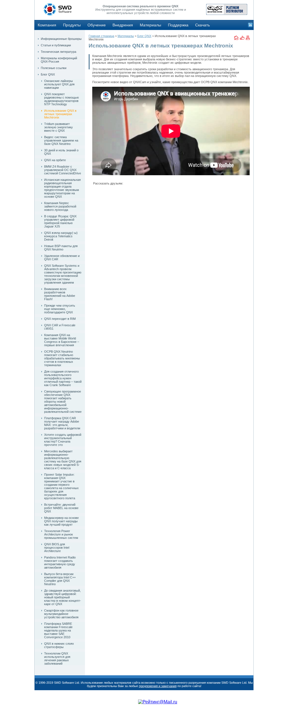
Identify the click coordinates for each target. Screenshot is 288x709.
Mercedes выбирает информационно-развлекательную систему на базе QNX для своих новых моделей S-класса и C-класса (62, 460)
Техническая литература (58, 51)
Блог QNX (48, 74)
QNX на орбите (55, 160)
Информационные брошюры (61, 38)
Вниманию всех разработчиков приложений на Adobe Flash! (59, 294)
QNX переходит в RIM (60, 318)
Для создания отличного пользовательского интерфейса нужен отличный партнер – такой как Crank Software (63, 378)
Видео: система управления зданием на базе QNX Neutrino (61, 140)
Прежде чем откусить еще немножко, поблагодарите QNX (59, 309)
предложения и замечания (158, 686)
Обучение (96, 25)
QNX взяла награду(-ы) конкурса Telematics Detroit (61, 236)
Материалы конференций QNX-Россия (59, 59)
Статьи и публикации (56, 45)
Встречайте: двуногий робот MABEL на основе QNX (61, 508)
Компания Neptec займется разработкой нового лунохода (60, 206)
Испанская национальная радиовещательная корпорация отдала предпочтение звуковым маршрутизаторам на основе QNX (62, 188)
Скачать (202, 25)
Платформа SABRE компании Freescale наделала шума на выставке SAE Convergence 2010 (58, 630)
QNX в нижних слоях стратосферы (59, 645)
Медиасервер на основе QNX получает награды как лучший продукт (61, 521)
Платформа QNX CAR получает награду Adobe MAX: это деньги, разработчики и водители (62, 423)
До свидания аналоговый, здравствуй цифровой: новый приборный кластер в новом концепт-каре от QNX (62, 597)
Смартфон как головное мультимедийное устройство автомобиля (61, 614)
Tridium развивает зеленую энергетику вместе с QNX (58, 127)
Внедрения (122, 25)
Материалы (150, 25)
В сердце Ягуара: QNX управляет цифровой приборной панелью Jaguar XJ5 (60, 221)
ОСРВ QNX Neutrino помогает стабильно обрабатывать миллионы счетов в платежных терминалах (62, 358)
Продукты (72, 25)
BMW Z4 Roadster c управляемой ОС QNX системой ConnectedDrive (62, 170)
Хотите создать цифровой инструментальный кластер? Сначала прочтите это (62, 439)
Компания (47, 25)
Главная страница (101, 36)
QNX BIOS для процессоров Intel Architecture (56, 547)
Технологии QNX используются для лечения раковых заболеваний (57, 658)
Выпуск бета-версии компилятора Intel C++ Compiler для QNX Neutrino (60, 579)
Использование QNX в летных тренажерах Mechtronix (60, 114)
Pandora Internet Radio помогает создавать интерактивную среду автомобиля (60, 562)
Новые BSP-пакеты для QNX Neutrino (61, 247)
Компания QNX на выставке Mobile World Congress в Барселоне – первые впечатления (61, 340)
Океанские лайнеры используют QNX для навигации (59, 84)
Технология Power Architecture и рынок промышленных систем (61, 534)
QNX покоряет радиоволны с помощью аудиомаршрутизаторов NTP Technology (61, 99)
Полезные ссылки (53, 68)
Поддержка (178, 25)
